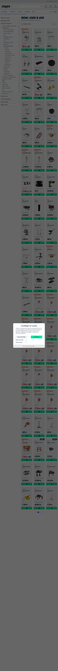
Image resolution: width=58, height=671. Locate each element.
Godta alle (36, 337)
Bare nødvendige (21, 337)
